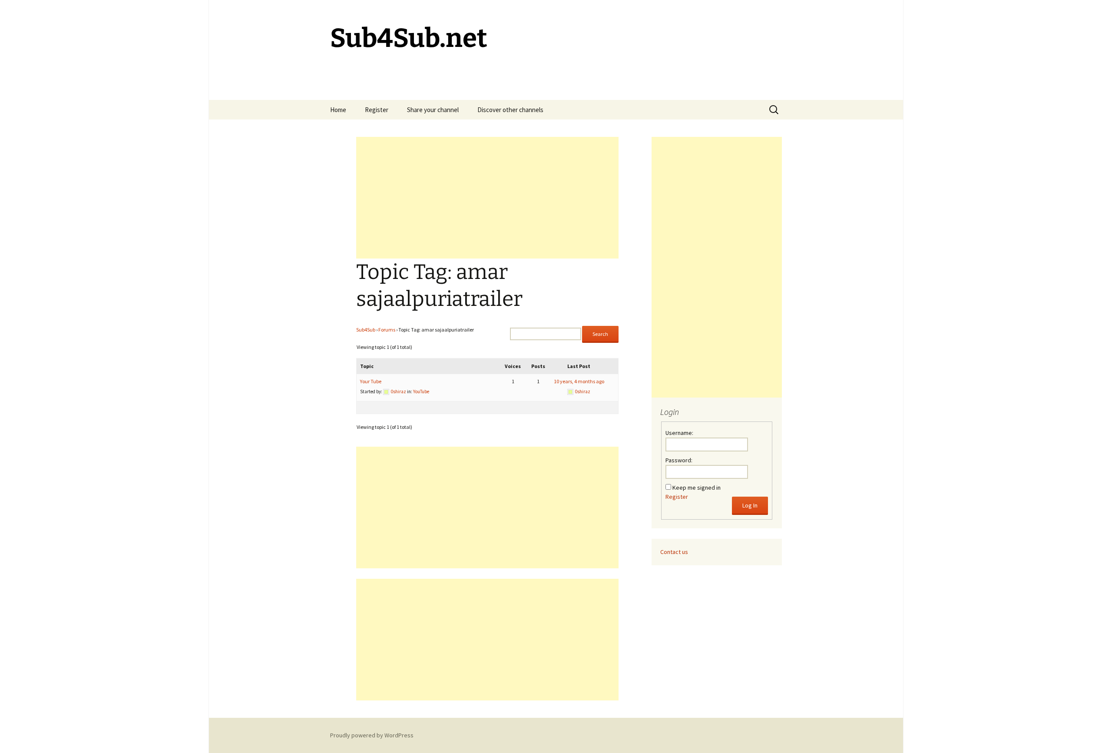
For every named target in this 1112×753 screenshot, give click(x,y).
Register (376, 110)
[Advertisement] (487, 198)
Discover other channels (510, 110)
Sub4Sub (365, 329)
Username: (679, 433)
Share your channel (433, 110)
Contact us (674, 552)
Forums (386, 329)
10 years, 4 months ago (579, 381)
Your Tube (370, 381)
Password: (678, 460)
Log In (750, 505)
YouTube (421, 391)
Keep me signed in (696, 487)
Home (338, 110)
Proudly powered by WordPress (372, 735)
